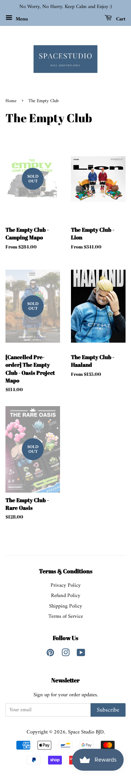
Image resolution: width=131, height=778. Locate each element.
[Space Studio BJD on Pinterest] (50, 654)
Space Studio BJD (86, 732)
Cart (120, 18)
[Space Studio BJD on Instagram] (65, 654)
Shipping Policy (65, 606)
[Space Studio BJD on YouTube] (81, 654)
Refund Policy (65, 595)
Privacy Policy (66, 585)
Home (10, 101)
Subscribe (108, 710)
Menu (21, 18)
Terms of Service (65, 616)
